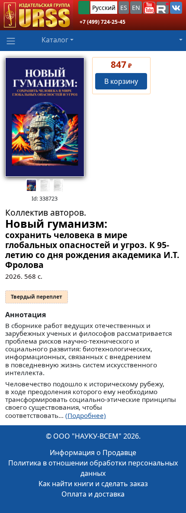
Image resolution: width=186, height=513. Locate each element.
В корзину (121, 81)
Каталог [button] (55, 40)
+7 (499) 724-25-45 (102, 21)
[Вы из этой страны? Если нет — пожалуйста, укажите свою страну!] (84, 7)
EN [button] (136, 7)
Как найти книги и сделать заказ (93, 483)
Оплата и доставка (93, 494)
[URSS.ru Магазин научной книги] (36, 15)
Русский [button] (103, 7)
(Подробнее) (85, 415)
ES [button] (123, 7)
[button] (149, 8)
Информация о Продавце (93, 452)
